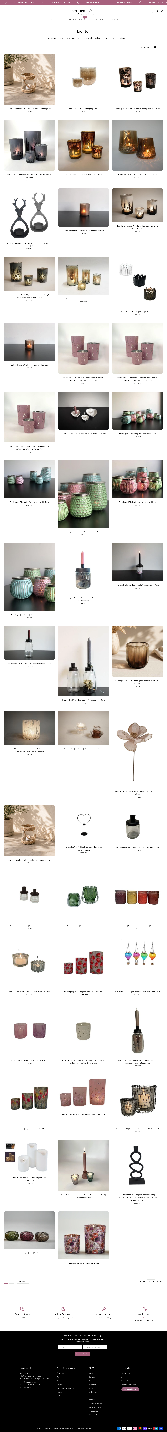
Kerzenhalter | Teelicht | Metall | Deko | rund (137, 312)
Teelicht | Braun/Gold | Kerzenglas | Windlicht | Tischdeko (83, 230)
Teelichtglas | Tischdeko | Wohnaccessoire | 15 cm (137, 433)
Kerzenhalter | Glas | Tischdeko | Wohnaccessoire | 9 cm (137, 585)
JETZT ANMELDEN (82, 1354)
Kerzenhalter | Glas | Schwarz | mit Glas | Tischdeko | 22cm (137, 847)
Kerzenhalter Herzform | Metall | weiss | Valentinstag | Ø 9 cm (84, 433)
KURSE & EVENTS (97, 19)
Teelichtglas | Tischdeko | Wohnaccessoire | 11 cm (137, 502)
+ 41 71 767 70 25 (145, 1318)
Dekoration (93, 1392)
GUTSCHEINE (113, 19)
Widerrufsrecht (126, 1381)
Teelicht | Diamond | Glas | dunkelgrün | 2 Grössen (83, 926)
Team (59, 1377)
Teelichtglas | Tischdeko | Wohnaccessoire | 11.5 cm (29, 502)
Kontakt (59, 1385)
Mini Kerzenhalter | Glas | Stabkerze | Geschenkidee (29, 926)
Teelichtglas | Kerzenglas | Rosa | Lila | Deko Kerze (29, 1060)
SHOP (60, 19)
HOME (50, 19)
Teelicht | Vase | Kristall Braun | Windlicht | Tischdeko (137, 174)
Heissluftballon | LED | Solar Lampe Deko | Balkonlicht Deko (137, 991)
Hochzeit (92, 1385)
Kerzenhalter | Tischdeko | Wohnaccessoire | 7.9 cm (83, 749)
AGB (123, 1377)
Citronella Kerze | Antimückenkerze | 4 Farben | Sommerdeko (137, 926)
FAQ (58, 1396)
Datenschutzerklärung (129, 1385)
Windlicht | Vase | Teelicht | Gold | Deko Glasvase (83, 299)
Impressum (125, 1373)
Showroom (61, 1381)
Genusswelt (93, 1411)
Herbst (91, 1373)
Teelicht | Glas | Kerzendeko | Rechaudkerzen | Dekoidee (29, 991)
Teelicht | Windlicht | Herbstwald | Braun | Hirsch (83, 174)
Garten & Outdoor (95, 1403)
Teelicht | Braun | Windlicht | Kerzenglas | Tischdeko (29, 365)
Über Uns (60, 1373)
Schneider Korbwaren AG (52, 1428)
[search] (152, 11)
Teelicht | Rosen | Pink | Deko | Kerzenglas (83, 1263)
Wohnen (92, 1396)
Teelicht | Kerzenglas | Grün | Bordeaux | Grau (29, 1253)
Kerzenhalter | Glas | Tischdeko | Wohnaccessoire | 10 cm (29, 663)
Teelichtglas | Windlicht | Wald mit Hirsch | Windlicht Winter (137, 109)
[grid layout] (155, 47)
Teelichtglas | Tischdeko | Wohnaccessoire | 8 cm (29, 615)
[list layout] (152, 47)
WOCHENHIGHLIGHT (77, 19)
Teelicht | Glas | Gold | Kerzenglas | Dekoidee (83, 109)
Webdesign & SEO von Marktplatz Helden (76, 1428)
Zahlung (60, 1392)
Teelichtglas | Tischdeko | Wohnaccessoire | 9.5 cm (83, 532)
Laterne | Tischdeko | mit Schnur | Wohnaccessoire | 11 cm (29, 109)
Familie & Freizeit (95, 1407)
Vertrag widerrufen (130, 1389)
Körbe (91, 1388)
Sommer (92, 1377)
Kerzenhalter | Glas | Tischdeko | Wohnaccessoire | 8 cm (83, 700)
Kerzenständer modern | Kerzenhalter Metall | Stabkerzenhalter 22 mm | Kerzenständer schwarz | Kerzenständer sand (137, 1197)
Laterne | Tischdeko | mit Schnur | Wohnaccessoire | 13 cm (29, 860)
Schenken (92, 1400)
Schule (91, 1381)
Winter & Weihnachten (97, 1415)
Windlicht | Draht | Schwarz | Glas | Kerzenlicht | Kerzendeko (137, 1129)
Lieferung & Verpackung (65, 1388)
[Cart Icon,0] (162, 11)
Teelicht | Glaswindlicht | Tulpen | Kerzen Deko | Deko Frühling (29, 1129)
